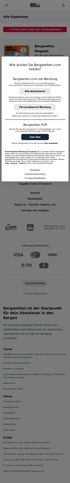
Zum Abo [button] (35, 136)
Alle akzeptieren (35, 91)
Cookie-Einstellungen (35, 178)
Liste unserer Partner (15, 163)
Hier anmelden (51, 143)
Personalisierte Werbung (35, 107)
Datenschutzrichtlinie (35, 174)
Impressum (35, 170)
